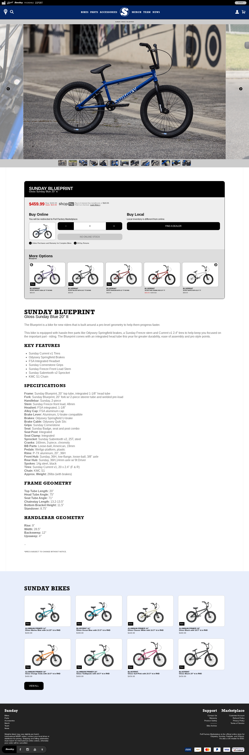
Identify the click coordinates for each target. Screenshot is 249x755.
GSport (241, 736)
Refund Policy (238, 718)
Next (215, 265)
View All (34, 686)
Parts (94, 12)
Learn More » (95, 205)
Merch (136, 12)
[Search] (11, 11)
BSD (242, 738)
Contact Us (212, 716)
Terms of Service (237, 723)
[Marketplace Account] (237, 11)
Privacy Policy (238, 721)
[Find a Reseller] (5, 11)
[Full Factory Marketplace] (3, 2)
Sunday (117, 21)
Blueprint (130, 21)
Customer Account (236, 716)
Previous (31, 265)
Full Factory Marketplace (210, 734)
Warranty (213, 718)
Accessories (108, 12)
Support (240, 2)
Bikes (84, 12)
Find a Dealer (173, 226)
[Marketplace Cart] (243, 11)
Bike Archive (212, 726)
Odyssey (214, 736)
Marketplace (232, 710)
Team (147, 12)
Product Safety (210, 721)
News (156, 12)
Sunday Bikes (47, 588)
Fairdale (229, 736)
